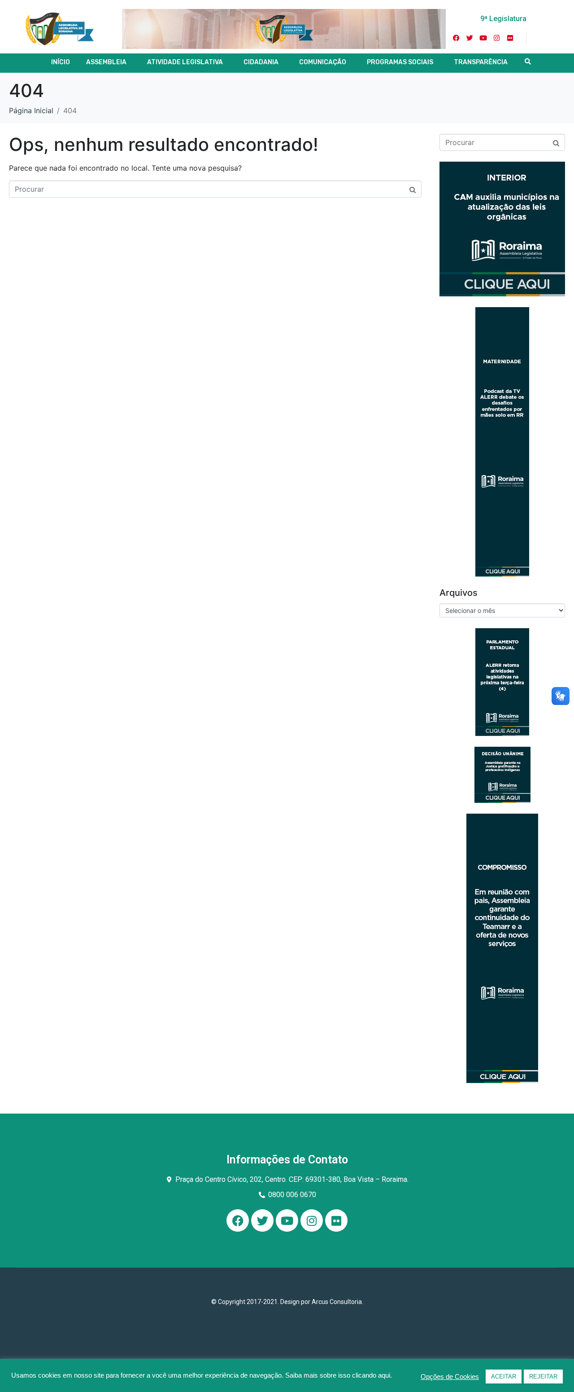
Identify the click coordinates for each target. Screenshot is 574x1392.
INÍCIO (60, 62)
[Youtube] (483, 38)
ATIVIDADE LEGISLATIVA (185, 62)
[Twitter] (470, 38)
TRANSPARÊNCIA (481, 62)
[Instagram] (497, 38)
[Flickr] (510, 38)
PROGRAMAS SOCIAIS (400, 62)
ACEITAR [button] (503, 1376)
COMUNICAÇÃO (322, 62)
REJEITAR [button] (543, 1376)
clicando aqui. (372, 1375)
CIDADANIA (261, 62)
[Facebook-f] (456, 38)
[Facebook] (237, 1220)
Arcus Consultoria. (337, 1301)
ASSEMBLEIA (106, 62)
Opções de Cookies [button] (450, 1376)
